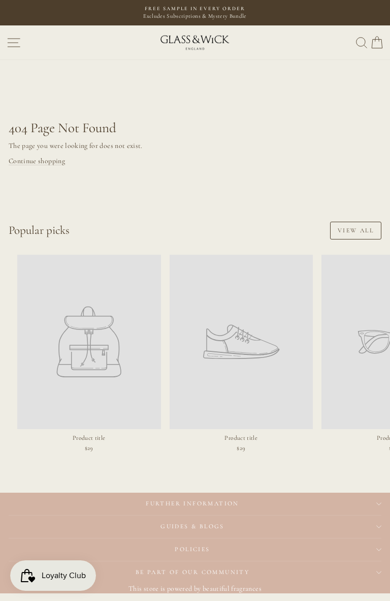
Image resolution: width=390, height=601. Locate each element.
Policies (192, 549)
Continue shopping (37, 161)
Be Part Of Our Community (193, 572)
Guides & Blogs (192, 526)
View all (356, 230)
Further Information (192, 503)
